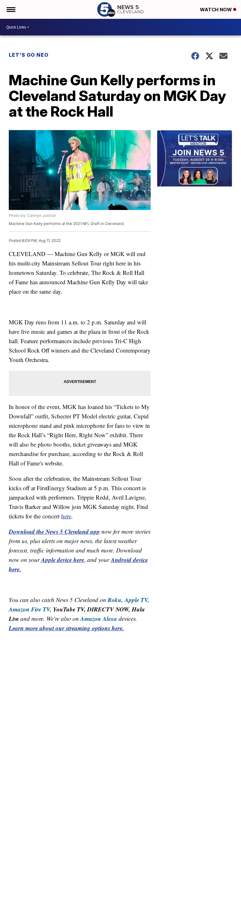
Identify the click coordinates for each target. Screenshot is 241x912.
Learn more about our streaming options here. (66, 628)
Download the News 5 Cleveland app (54, 531)
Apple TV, (137, 599)
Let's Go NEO (29, 55)
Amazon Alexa (98, 618)
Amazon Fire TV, (30, 609)
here (66, 516)
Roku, (115, 599)
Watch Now (216, 10)
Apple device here (62, 559)
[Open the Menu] (10, 9)
